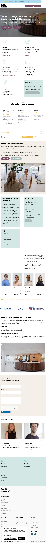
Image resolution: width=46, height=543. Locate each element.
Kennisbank (3, 526)
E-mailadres (4, 389)
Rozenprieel (6, 244)
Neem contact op (6, 55)
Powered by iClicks (17, 541)
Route (2, 480)
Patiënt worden (4, 521)
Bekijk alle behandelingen (7, 75)
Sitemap (32, 541)
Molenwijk (6, 233)
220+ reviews (11, 1)
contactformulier (30, 217)
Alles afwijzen (14, 538)
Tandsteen (3, 505)
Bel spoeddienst (16, 158)
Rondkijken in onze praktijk (32, 92)
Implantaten (3, 511)
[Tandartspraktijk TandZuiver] (4, 5)
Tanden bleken (4, 513)
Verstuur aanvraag (6, 411)
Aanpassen (7, 538)
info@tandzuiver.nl (5, 466)
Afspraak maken (29, 5)
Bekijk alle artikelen (39, 420)
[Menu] (44, 5)
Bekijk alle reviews (39, 136)
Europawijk (6, 237)
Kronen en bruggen (4, 502)
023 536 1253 (27, 466)
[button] (41, 132)
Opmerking (3, 395)
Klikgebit (2, 500)
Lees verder (5, 450)
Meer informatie (4, 293)
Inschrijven (37, 5)
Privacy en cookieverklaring (40, 541)
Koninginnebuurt (7, 239)
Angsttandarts (4, 508)
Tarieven (2, 524)
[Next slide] (44, 454)
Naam (2, 383)
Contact (28, 220)
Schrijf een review (27, 136)
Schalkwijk (6, 235)
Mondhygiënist (4, 499)
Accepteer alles (21, 538)
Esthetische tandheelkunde (6, 510)
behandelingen (34, 204)
